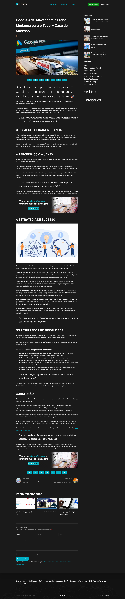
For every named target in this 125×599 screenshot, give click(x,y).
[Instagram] (64, 595)
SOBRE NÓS (53, 4)
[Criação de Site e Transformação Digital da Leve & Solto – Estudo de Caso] (25, 503)
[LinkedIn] (47, 80)
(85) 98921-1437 (105, 4)
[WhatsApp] (58, 80)
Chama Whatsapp (93, 4)
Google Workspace (91, 79)
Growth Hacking (90, 82)
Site (60, 534)
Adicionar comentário (22, 540)
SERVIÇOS (64, 4)
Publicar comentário (22, 559)
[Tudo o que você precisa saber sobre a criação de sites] (87, 29)
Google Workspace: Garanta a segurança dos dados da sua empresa (98, 46)
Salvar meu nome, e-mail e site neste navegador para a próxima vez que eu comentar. (35, 554)
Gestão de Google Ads (92, 74)
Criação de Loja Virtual (92, 68)
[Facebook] (29, 80)
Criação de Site (89, 71)
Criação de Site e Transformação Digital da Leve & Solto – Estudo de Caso (25, 512)
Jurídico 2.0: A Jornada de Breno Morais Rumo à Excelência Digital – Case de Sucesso (68, 512)
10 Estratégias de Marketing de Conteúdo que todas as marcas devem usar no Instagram (98, 54)
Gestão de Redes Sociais (93, 76)
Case (23, 36)
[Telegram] (53, 80)
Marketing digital (90, 85)
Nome (19, 534)
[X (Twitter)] (35, 80)
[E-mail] (64, 80)
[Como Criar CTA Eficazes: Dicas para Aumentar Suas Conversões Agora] (87, 21)
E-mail (40, 534)
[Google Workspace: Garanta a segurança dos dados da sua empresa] (87, 46)
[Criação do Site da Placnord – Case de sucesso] (47, 503)
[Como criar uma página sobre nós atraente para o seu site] (87, 38)
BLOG (73, 4)
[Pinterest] (41, 80)
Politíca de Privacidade (103, 595)
